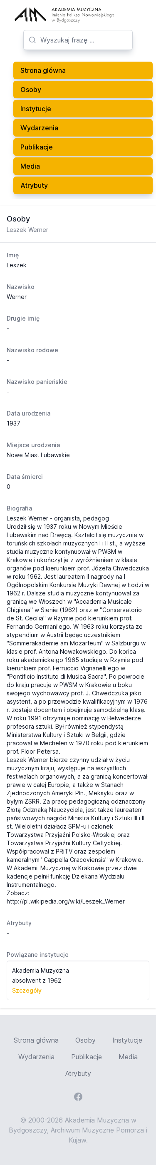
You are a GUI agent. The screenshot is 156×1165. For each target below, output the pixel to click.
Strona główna (36, 1040)
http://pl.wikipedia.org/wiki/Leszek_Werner (66, 901)
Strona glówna (43, 70)
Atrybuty (34, 185)
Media (30, 166)
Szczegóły (27, 990)
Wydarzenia (39, 128)
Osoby (30, 89)
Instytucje (35, 109)
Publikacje (36, 147)
